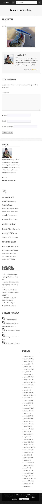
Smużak (16, 237)
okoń (13, 224)
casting (14, 201)
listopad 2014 (27, 476)
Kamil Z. (23, 55)
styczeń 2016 (27, 439)
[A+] (5, 26)
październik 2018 (28, 395)
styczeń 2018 (27, 403)
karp (3, 215)
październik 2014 (28, 478)
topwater (5, 250)
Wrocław (13, 253)
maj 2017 (26, 413)
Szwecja (13, 247)
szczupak (6, 246)
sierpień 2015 (27, 452)
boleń (11, 197)
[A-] (3, 26)
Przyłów (18, 229)
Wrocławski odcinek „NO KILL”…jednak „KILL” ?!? (10, 292)
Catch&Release (7, 205)
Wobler (7, 253)
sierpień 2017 (27, 411)
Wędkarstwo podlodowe (9, 256)
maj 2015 (26, 460)
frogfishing (12, 208)
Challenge (5, 208)
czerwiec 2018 (28, 400)
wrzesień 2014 (28, 481)
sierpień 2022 (27, 356)
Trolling (10, 250)
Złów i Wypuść (11, 259)
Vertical (15, 250)
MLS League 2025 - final (13, 343)
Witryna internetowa (7, 127)
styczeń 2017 (27, 416)
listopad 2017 (27, 405)
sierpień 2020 (27, 366)
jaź (3, 211)
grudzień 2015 (28, 442)
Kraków (11, 215)
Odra (8, 224)
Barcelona (5, 197)
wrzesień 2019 (28, 385)
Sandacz (5, 237)
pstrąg (5, 233)
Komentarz (5, 92)
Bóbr (10, 201)
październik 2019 (28, 382)
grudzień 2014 (28, 473)
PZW (10, 233)
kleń (7, 215)
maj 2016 (26, 432)
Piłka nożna (11, 229)
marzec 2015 (27, 465)
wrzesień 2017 (28, 408)
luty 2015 (26, 468)
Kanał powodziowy (12, 211)
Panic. (5, 228)
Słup (18, 247)
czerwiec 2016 (28, 429)
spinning (7, 241)
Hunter (17, 208)
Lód (7, 219)
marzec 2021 (27, 361)
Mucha (12, 219)
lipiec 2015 (27, 455)
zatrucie (4, 259)
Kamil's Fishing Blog (21, 9)
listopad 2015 (27, 444)
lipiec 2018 (27, 398)
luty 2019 (26, 390)
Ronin (15, 233)
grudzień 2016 (28, 418)
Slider (11, 237)
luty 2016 (26, 437)
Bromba (5, 201)
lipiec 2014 (27, 486)
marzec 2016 (27, 434)
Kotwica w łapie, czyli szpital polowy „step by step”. (10, 276)
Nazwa (4, 115)
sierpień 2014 (27, 483)
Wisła (3, 253)
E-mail (4, 121)
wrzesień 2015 (28, 450)
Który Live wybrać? (11, 320)
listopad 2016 (27, 421)
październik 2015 (28, 447)
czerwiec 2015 (28, 457)
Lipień (4, 219)
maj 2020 (26, 372)
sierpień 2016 (27, 424)
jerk (5, 211)
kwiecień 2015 (28, 463)
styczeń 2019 (27, 392)
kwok (15, 215)
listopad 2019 (27, 380)
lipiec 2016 (27, 426)
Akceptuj (24, 499)
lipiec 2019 (27, 387)
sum (14, 241)
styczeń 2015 (27, 470)
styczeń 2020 (27, 374)
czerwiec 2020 (28, 369)
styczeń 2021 (27, 364)
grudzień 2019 (28, 377)
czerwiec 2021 (28, 359)
